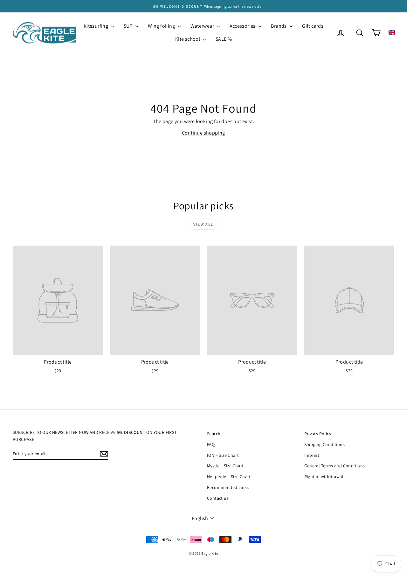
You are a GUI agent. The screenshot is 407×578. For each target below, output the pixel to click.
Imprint (312, 455)
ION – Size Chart (223, 455)
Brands (279, 26)
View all (203, 224)
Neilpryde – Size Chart (229, 476)
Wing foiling (162, 26)
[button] (391, 33)
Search (213, 433)
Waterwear (202, 26)
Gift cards (312, 26)
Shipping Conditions (324, 444)
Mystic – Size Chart (225, 466)
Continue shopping (203, 132)
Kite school (188, 39)
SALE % (224, 39)
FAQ (211, 444)
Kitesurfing (96, 26)
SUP (129, 26)
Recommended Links (228, 487)
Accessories (243, 26)
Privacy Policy (317, 433)
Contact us (218, 498)
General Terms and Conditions (334, 466)
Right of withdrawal (324, 476)
